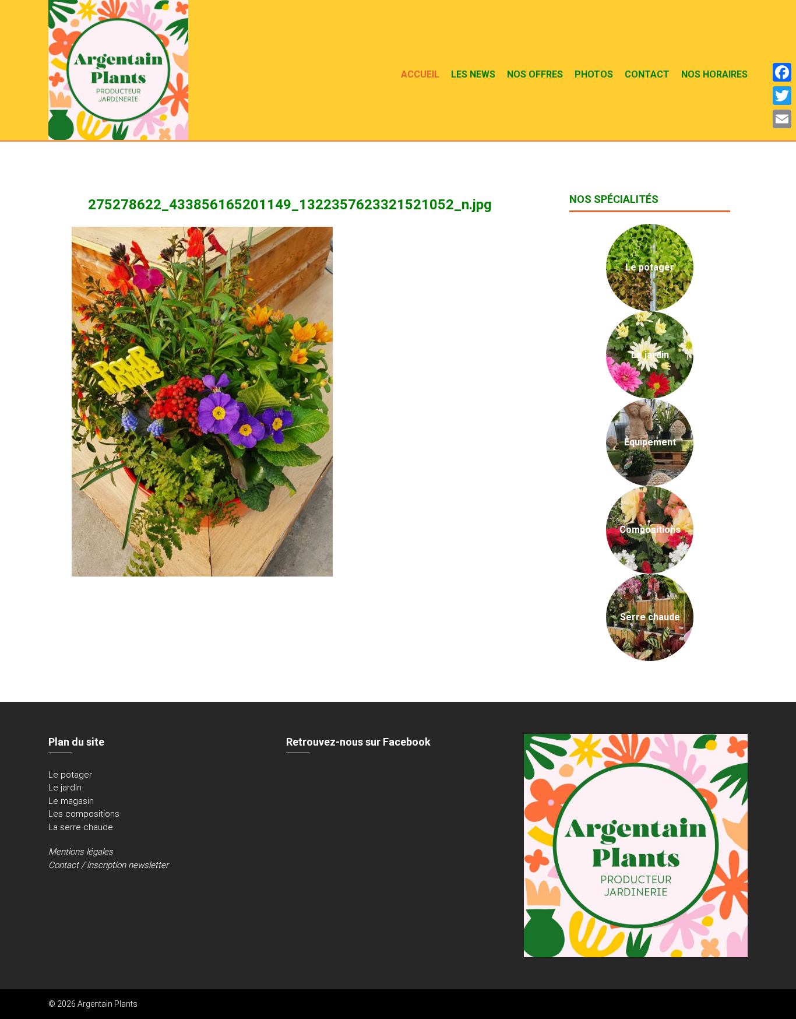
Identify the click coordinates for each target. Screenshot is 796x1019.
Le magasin (71, 801)
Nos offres (535, 74)
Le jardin (65, 787)
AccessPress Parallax (707, 1004)
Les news (473, 74)
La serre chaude (80, 827)
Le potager (70, 774)
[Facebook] (782, 72)
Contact (647, 74)
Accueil (420, 74)
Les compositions (83, 814)
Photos (594, 74)
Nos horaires (714, 74)
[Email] (782, 119)
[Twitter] (782, 95)
